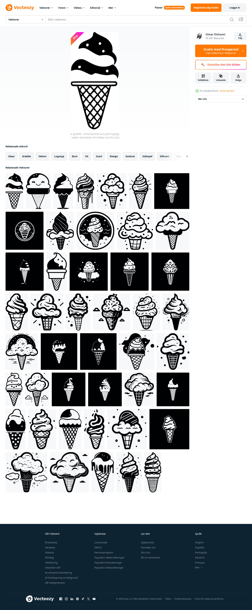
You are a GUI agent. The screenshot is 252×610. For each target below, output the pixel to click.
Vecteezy (50, 547)
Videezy (49, 552)
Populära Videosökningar (108, 567)
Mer (110, 7)
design (114, 156)
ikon (74, 156)
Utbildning (51, 562)
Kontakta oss (148, 547)
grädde (26, 156)
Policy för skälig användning (208, 598)
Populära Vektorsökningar (109, 557)
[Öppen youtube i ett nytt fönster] (94, 598)
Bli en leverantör (150, 557)
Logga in (234, 7)
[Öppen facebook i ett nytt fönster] (60, 598)
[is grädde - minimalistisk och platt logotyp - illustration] (15, 429)
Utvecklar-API (52, 567)
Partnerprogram (103, 552)
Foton (61, 7)
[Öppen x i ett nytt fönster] (88, 598)
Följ (240, 38)
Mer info (202, 99)
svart (99, 156)
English (199, 542)
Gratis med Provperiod (221, 50)
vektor (42, 156)
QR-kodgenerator (55, 582)
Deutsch (200, 557)
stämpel (147, 156)
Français (200, 562)
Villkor (168, 598)
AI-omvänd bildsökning (58, 572)
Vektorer (44, 7)
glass (11, 156)
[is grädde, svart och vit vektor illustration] (38, 191)
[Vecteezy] (20, 7)
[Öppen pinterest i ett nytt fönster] (77, 598)
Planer (158, 7)
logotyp (59, 156)
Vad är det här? (227, 90)
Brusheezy (51, 542)
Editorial (95, 7)
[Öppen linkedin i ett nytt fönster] (71, 598)
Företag (49, 557)
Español (199, 547)
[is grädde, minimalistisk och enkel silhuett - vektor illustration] (63, 191)
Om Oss (145, 552)
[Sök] (232, 19)
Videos (78, 7)
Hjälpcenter (147, 542)
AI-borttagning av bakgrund (61, 577)
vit (86, 156)
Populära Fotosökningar (108, 562)
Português (201, 552)
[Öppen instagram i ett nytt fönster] (66, 598)
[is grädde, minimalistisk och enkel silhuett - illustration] (59, 351)
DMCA (97, 547)
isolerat (130, 156)
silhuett (164, 156)
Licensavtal (100, 542)
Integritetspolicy (183, 598)
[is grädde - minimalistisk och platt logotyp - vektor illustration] (14, 191)
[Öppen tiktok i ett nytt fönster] (83, 598)
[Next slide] (184, 156)
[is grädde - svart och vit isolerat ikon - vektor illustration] (25, 272)
